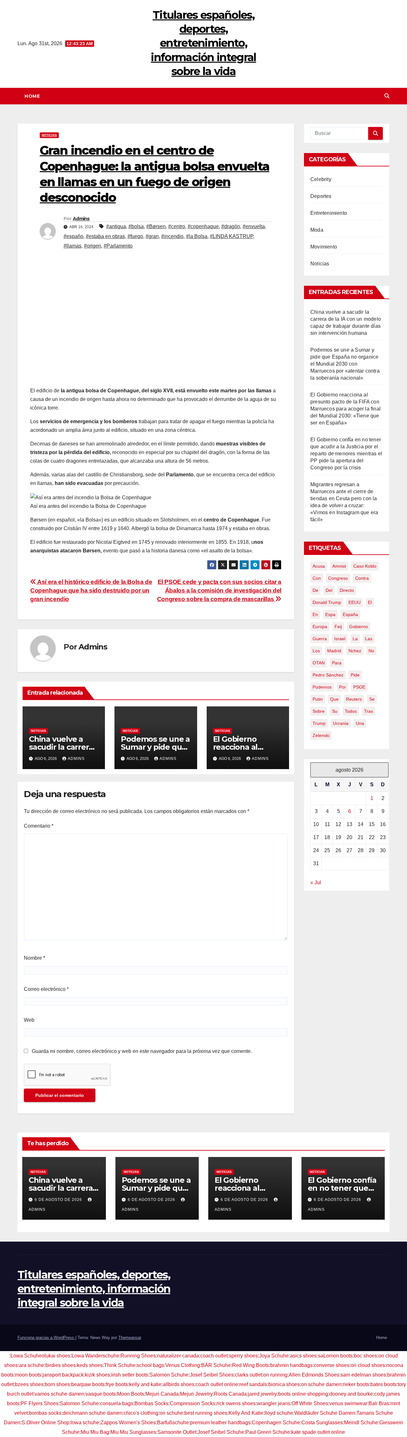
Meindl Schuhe (361, 1422)
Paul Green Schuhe (267, 1432)
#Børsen (156, 226)
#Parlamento (118, 246)
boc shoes (365, 1355)
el (370, 602)
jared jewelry (262, 1394)
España (350, 614)
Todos (351, 711)
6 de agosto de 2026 (59, 1199)
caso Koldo (364, 566)
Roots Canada (230, 1394)
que (334, 699)
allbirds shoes (178, 1384)
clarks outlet (248, 1374)
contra (362, 578)
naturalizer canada (178, 1355)
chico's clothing (141, 1413)
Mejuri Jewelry (196, 1394)
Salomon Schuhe (169, 1374)
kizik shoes (97, 1374)
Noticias (49, 135)
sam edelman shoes (363, 1374)
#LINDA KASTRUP (231, 236)
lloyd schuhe (279, 1413)
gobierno (358, 626)
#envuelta (254, 226)
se (372, 699)
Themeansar (129, 1337)
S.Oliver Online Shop (45, 1422)
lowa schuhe (85, 1422)
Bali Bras (379, 1403)
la (355, 638)
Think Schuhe (119, 1365)
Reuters (354, 699)
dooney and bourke (351, 1394)
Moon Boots (130, 1394)
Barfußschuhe (173, 1422)
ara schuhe (31, 1365)
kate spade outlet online (318, 1432)
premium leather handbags (220, 1422)
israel (339, 638)
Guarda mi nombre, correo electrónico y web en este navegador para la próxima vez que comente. (142, 1051)
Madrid (334, 650)
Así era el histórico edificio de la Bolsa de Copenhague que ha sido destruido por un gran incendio (91, 590)
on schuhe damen (321, 1384)
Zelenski (321, 735)
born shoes (57, 1384)
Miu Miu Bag (95, 1432)
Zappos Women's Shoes (128, 1422)
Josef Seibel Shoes (212, 1374)
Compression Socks (192, 1403)
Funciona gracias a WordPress (46, 1337)
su (334, 711)
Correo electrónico (46, 989)
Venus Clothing (182, 1365)
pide (355, 674)
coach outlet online (217, 1384)
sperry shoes (243, 1355)
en (315, 614)
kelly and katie (145, 1384)
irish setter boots (129, 1374)
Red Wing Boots (250, 1365)
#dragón (230, 226)
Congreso (338, 578)
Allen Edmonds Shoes (314, 1374)
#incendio (172, 236)
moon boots (28, 1374)
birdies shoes (60, 1365)
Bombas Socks (152, 1403)
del (329, 590)
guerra (320, 638)
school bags (150, 1365)
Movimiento (323, 246)
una (360, 723)
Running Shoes (138, 1355)
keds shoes (90, 1365)
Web (29, 1020)
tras (368, 711)
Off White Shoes (310, 1403)
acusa (319, 566)
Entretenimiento (328, 213)
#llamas (72, 246)
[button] (387, 96)
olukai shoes (56, 1355)
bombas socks (45, 1413)
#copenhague (203, 226)
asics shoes (303, 1355)
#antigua (116, 226)
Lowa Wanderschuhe (95, 1355)
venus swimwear (348, 1403)
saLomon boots (335, 1355)
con (317, 578)
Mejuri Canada (162, 1394)
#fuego (135, 236)
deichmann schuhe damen (92, 1413)
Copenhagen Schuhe (276, 1422)
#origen (92, 246)
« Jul (315, 882)
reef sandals (253, 1384)
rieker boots (356, 1384)
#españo (73, 236)
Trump (319, 723)
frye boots (117, 1384)
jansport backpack (63, 1374)
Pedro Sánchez (328, 674)
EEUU (354, 602)
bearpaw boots (88, 1384)
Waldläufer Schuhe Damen (324, 1413)
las (368, 638)
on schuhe (171, 1413)
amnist (339, 566)
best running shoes (205, 1413)
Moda (316, 230)
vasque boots (101, 1394)
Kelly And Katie (246, 1413)
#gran (152, 236)
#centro (176, 226)
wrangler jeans (273, 1403)
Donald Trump (327, 602)
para (336, 662)
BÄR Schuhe (216, 1365)
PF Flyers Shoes (40, 1403)
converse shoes (331, 1365)
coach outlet (214, 1355)
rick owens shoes (236, 1403)
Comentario (38, 826)
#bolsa (136, 226)
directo (347, 590)
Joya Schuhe (274, 1355)
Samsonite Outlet (176, 1432)
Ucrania (340, 723)
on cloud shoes (368, 1365)
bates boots (383, 1384)
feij (338, 626)
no (371, 650)
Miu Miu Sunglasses (133, 1432)
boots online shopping (303, 1394)
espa (330, 614)
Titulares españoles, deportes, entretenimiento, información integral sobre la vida (203, 43)
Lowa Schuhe (26, 1355)
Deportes (321, 196)
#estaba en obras (105, 236)
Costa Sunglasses (322, 1422)
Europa (320, 626)
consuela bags (116, 1403)
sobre (319, 711)
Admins (81, 218)
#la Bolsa (196, 236)
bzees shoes (29, 1384)
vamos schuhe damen (59, 1394)
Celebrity (320, 179)
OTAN (319, 662)
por (342, 687)
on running (275, 1374)
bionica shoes (284, 1384)
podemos (322, 687)
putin (318, 699)
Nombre (34, 958)
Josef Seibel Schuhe (220, 1432)
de (315, 590)
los (316, 650)
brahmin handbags (291, 1365)
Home (32, 96)
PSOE (359, 687)
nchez (354, 650)
